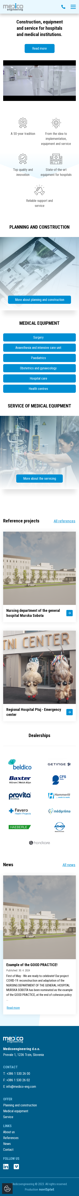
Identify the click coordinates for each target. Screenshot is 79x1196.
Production (31, 1189)
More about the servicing (39, 479)
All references (64, 521)
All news (69, 865)
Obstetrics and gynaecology (38, 368)
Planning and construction (20, 1105)
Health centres (38, 389)
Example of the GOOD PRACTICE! (32, 965)
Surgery (38, 337)
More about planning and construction (39, 300)
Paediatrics (38, 358)
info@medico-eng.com (21, 1087)
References (11, 1138)
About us (9, 1132)
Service (8, 1117)
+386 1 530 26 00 (18, 1074)
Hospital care (38, 378)
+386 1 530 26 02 (18, 1080)
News (7, 1144)
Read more (39, 48)
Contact (8, 1150)
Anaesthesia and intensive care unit (38, 348)
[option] (39, 57)
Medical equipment (15, 1111)
